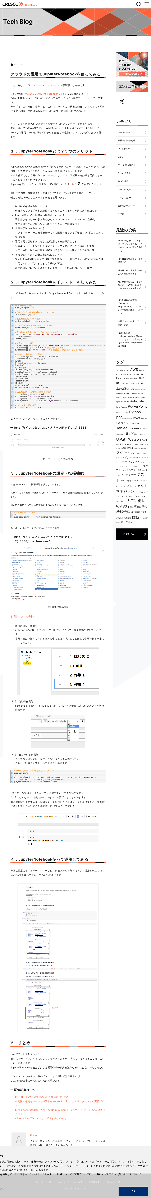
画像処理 (119, 518)
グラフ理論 (133, 466)
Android (141, 370)
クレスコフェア (123, 466)
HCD (131, 378)
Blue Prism (127, 374)
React (136, 418)
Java (140, 383)
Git (124, 378)
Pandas (137, 397)
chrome (135, 444)
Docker (140, 374)
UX (131, 434)
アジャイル (125, 453)
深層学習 (136, 512)
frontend (128, 447)
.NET (118, 370)
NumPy (118, 397)
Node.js (140, 393)
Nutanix (125, 397)
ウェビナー (126, 457)
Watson (134, 439)
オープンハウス (131, 462)
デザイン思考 (126, 480)
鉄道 (132, 522)
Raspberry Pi (127, 418)
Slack (137, 423)
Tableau (122, 428)
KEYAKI (127, 393)
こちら (73, 184)
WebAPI (145, 440)
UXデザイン (139, 434)
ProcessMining (122, 412)
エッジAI (135, 458)
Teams (134, 428)
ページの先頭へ (145, 1180)
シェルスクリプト (130, 470)
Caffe (134, 374)
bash (129, 444)
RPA (119, 418)
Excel (119, 378)
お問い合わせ (130, 533)
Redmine (144, 418)
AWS (134, 369)
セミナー (131, 474)
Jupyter (137, 389)
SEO (123, 423)
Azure (119, 374)
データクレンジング (138, 481)
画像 (144, 512)
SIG (128, 423)
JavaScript (125, 388)
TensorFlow (144, 429)
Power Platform (121, 407)
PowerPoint (137, 406)
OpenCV (131, 397)
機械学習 (123, 512)
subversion (142, 448)
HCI (135, 378)
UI (126, 434)
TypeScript (120, 434)
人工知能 (134, 501)
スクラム (141, 470)
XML (117, 444)
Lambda (134, 393)
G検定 (128, 378)
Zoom (123, 444)
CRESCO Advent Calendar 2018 (45, 93)
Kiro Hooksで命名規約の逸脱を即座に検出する (42, 1097)
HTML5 (141, 378)
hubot (136, 448)
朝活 (131, 507)
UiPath (121, 439)
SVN (132, 423)
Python (135, 412)
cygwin (141, 444)
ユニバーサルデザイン (130, 496)
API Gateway (124, 370)
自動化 (137, 517)
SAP (118, 423)
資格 (128, 522)
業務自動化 (140, 506)
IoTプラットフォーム (129, 383)
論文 (123, 522)
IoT (118, 383)
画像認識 (127, 518)
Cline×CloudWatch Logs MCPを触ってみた (40, 1118)
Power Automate (132, 401)
